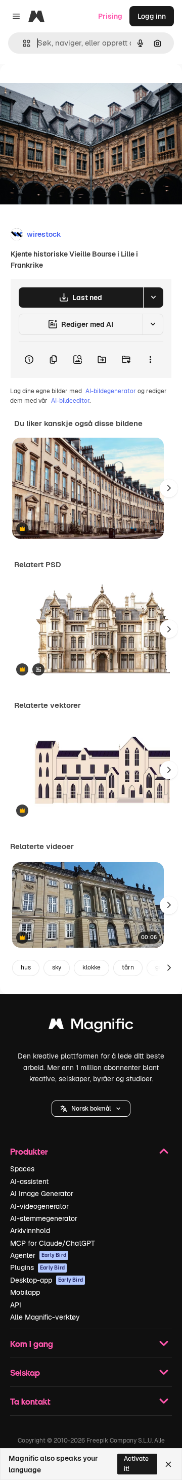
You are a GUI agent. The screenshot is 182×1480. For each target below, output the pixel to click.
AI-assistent (29, 1181)
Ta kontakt (30, 1401)
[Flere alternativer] (150, 360)
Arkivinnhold (30, 1230)
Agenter (38, 1255)
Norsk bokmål (91, 1109)
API (15, 1304)
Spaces (22, 1168)
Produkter (29, 1151)
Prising (110, 16)
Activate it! (136, 1463)
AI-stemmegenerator (43, 1218)
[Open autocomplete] (22, 43)
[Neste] (169, 488)
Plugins (37, 1267)
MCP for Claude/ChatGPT (52, 1243)
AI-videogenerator (39, 1206)
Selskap (25, 1372)
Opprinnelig (71, 87)
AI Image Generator (41, 1193)
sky (56, 967)
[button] (91, 1109)
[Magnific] (91, 1026)
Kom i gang (31, 1343)
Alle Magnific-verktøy (45, 1317)
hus (26, 967)
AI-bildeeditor (70, 401)
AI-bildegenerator (110, 391)
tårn (128, 967)
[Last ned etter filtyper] (153, 297)
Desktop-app (46, 1280)
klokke (91, 967)
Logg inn (152, 16)
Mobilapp (25, 1292)
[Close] (168, 1464)
